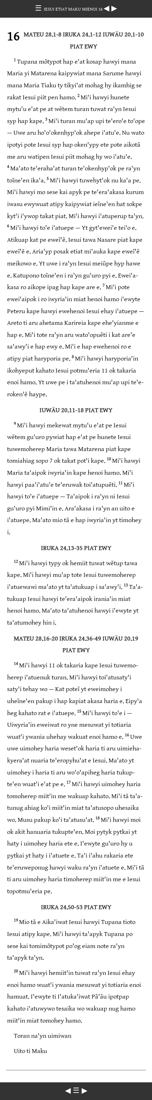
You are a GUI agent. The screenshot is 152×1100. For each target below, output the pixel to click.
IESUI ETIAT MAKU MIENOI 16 (74, 9)
